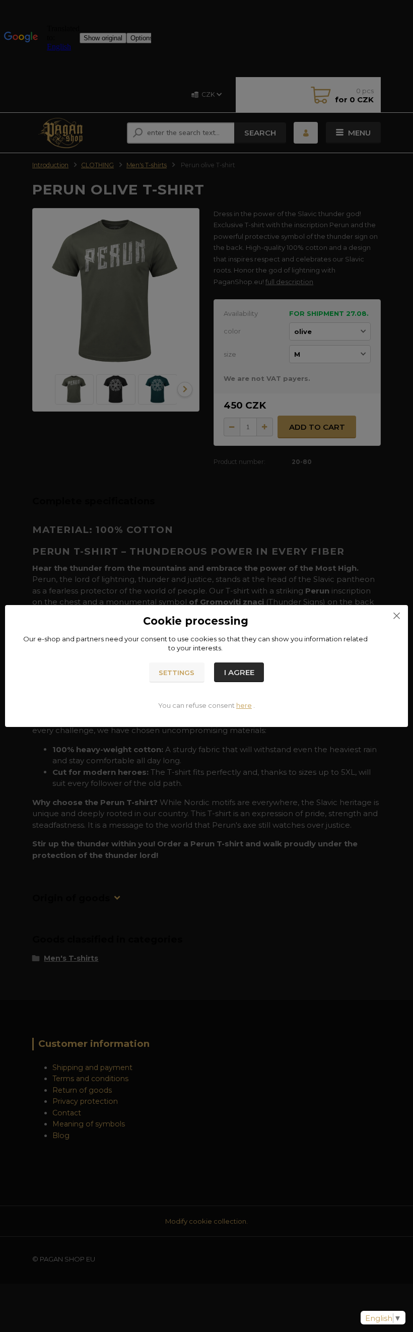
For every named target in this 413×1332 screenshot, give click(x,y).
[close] (396, 615)
